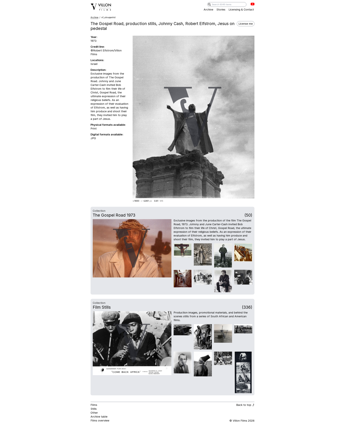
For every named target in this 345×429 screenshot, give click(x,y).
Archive (94, 17)
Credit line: (98, 46)
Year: (94, 37)
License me (246, 23)
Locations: (97, 60)
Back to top (245, 405)
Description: (98, 69)
